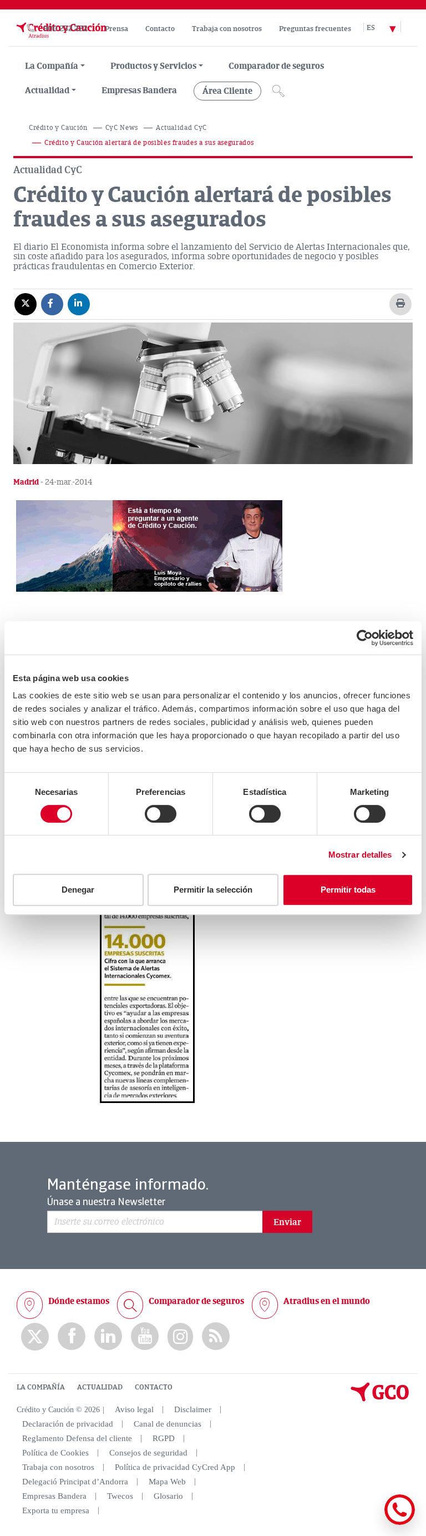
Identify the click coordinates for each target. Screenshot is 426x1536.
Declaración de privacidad (67, 1423)
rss (215, 1336)
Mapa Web (167, 1481)
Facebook (71, 1336)
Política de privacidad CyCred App (175, 1467)
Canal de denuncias (167, 1423)
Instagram (180, 1336)
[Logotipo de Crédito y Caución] (60, 40)
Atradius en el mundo (326, 1301)
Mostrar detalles (360, 854)
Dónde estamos (78, 1301)
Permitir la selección (213, 889)
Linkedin (108, 1336)
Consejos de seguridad (148, 1452)
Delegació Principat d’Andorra (75, 1481)
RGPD (164, 1438)
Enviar (287, 1222)
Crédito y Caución (58, 128)
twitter (35, 1336)
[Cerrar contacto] (367, 1523)
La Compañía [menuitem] (51, 66)
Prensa (116, 28)
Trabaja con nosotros (227, 28)
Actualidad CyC (181, 128)
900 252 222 (65, 28)
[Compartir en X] (25, 303)
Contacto (160, 28)
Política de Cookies (55, 1452)
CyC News (121, 128)
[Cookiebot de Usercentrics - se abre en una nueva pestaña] (364, 637)
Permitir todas (348, 889)
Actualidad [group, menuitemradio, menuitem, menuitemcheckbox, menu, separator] (47, 90)
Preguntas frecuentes (315, 28)
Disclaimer (192, 1409)
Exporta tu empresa (55, 1510)
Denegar (78, 889)
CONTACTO (154, 1387)
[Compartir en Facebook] (52, 303)
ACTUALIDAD (100, 1387)
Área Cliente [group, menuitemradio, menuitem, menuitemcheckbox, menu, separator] (227, 91)
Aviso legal (134, 1409)
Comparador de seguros (276, 66)
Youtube (144, 1336)
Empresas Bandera (139, 90)
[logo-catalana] (380, 1398)
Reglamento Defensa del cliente (77, 1438)
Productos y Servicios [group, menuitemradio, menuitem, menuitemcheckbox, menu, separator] (153, 66)
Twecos (120, 1496)
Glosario (168, 1496)
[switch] (160, 814)
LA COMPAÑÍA (41, 1387)
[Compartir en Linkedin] (79, 303)
